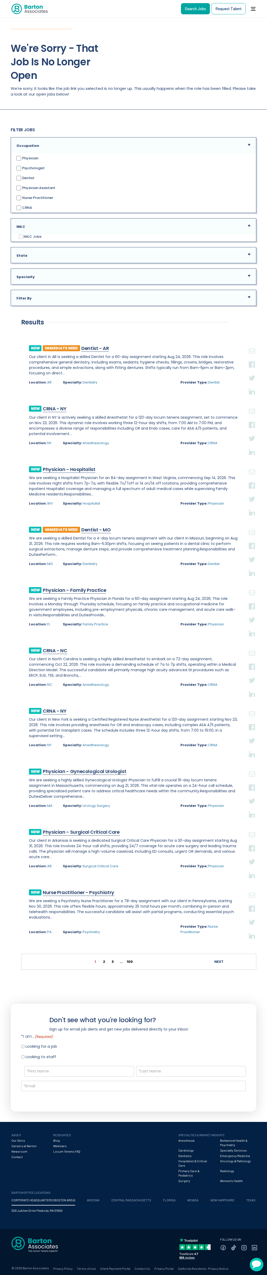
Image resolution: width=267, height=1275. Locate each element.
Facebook (252, 358)
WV (50, 503)
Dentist (27, 177)
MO (50, 563)
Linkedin (252, 385)
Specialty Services (233, 1150)
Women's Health (231, 1181)
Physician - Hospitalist (69, 469)
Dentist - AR (95, 348)
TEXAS (251, 1200)
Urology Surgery (96, 805)
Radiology (227, 1171)
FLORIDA (169, 1200)
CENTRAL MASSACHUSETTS (131, 1200)
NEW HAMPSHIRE (222, 1200)
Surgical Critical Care (100, 866)
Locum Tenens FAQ (66, 1151)
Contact (17, 1157)
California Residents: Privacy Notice (203, 1268)
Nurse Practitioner (37, 197)
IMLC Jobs (32, 236)
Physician (29, 157)
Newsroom (19, 1151)
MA (49, 805)
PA (49, 931)
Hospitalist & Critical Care (192, 1163)
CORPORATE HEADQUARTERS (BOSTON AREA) (43, 1200)
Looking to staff (41, 1056)
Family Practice (95, 624)
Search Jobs (195, 8)
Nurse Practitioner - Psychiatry (78, 892)
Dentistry (90, 382)
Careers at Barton (24, 1146)
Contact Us (142, 1268)
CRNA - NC (55, 650)
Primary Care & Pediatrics (188, 1173)
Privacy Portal (164, 1268)
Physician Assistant (38, 187)
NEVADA (192, 1200)
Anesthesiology (96, 443)
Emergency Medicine (235, 1156)
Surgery (184, 1181)
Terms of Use (86, 1268)
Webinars (60, 1146)
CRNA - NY (54, 408)
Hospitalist (91, 503)
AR (49, 382)
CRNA (26, 207)
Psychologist (33, 167)
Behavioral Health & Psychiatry (233, 1143)
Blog (56, 1140)
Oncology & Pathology (235, 1161)
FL (48, 624)
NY (49, 443)
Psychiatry (91, 931)
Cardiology (186, 1150)
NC (49, 684)
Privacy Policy (63, 1268)
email (252, 345)
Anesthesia (186, 1140)
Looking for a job (41, 1046)
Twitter (252, 372)
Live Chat (256, 1264)
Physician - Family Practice (74, 590)
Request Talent (228, 8)
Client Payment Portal (115, 1268)
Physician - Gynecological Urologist (84, 771)
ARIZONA (93, 1200)
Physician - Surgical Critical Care (81, 832)
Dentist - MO (96, 529)
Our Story (18, 1140)
